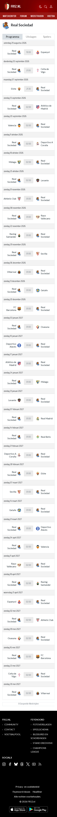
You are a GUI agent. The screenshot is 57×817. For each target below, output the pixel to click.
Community (11, 724)
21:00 (28, 70)
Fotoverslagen (42, 724)
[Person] (51, 6)
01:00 (28, 199)
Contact (9, 729)
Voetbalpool (12, 734)
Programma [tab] (12, 36)
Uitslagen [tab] (31, 36)
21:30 (28, 89)
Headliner (37, 791)
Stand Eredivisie (43, 743)
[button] (45, 6)
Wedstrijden (37, 16)
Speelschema (40, 729)
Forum (23, 16)
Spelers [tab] (47, 36)
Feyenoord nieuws (21, 791)
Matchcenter (9, 16)
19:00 (28, 52)
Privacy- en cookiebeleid (27, 786)
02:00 (28, 107)
